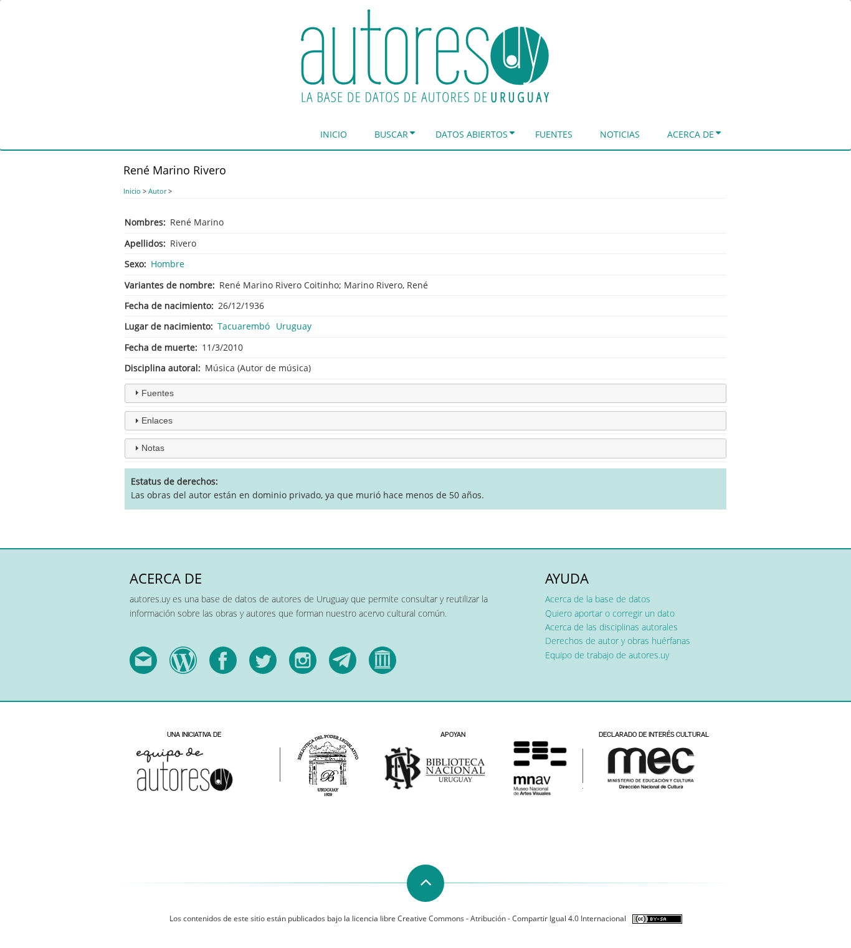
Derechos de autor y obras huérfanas (617, 641)
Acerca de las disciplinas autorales (611, 627)
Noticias (620, 134)
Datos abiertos (471, 134)
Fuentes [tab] (157, 393)
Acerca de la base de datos (597, 599)
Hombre (167, 264)
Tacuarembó (243, 326)
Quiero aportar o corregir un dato (610, 613)
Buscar (391, 134)
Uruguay (293, 326)
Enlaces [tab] (157, 420)
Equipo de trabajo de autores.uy (607, 655)
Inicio (333, 134)
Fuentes (554, 134)
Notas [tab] (152, 448)
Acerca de (690, 134)
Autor (157, 191)
